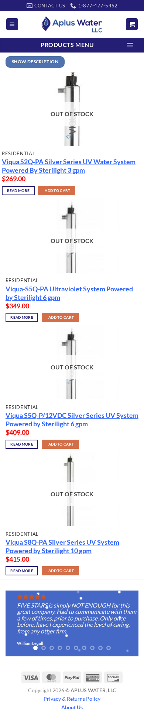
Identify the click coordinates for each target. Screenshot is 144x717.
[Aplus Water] (72, 24)
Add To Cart (57, 191)
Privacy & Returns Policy (72, 699)
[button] (12, 24)
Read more (18, 191)
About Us (72, 707)
